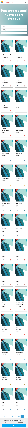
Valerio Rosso (4, 329)
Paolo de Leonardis (5, 130)
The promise (4, 302)
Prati (3, 402)
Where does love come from (21, 277)
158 (12, 416)
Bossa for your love (19, 228)
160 (19, 416)
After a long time (19, 203)
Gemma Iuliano (19, 105)
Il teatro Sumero (19, 128)
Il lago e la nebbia (5, 178)
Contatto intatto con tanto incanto (8, 128)
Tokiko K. (3, 55)
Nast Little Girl (18, 377)
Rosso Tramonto (5, 352)
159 (15, 416)
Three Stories (4, 377)
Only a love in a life (5, 253)
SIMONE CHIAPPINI (19, 304)
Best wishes (4, 228)
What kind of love (5, 277)
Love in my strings (19, 253)
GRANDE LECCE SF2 (20, 302)
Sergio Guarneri (5, 155)
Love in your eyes (19, 153)
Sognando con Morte (20, 54)
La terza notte (4, 78)
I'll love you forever (5, 153)
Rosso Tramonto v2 (19, 352)
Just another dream (19, 178)
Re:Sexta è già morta (20, 78)
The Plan (17, 327)
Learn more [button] (20, 422)
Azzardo (3, 327)
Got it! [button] (14, 425)
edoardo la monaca (19, 130)
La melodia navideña (6, 203)
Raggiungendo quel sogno (7, 54)
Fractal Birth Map (19, 103)
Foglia (17, 402)
